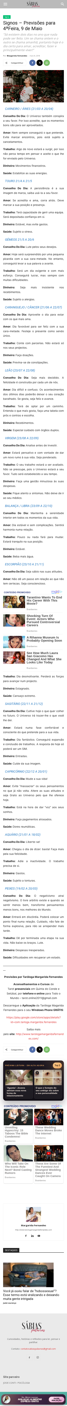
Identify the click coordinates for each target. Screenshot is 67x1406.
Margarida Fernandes (17, 56)
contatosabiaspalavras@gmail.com (38, 1348)
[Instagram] (38, 1357)
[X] (39, 63)
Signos (7, 17)
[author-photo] (33, 1221)
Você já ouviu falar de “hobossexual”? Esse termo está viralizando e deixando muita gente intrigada (31, 1295)
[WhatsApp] (47, 63)
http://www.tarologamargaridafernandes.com (33, 1230)
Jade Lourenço (9, 1303)
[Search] (62, 4)
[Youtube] (40, 1236)
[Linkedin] (33, 1236)
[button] (5, 4)
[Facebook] (32, 63)
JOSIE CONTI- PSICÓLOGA (16, 1382)
